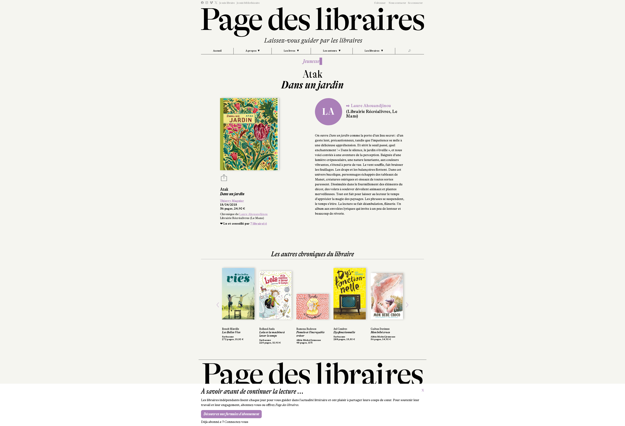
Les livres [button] (290, 50)
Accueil (217, 50)
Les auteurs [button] (330, 50)
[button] (218, 305)
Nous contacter (397, 2)
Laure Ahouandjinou (253, 214)
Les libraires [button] (372, 50)
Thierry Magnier (232, 200)
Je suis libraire (227, 2)
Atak (313, 74)
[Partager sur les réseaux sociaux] (224, 179)
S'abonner (380, 2)
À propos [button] (251, 50)
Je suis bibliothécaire (248, 2)
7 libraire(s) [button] (258, 223)
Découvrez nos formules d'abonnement (231, 414)
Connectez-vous (236, 422)
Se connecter (415, 2)
